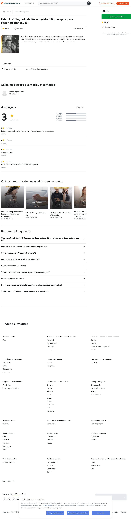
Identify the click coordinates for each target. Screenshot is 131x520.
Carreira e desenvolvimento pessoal (105, 337)
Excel (93, 462)
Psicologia (50, 411)
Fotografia (50, 366)
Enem (49, 395)
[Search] (89, 3)
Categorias (28, 3)
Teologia (50, 350)
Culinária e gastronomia (12, 359)
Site (92, 469)
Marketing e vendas (98, 420)
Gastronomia (7, 369)
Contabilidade (96, 385)
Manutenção (51, 424)
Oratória (94, 350)
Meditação (50, 347)
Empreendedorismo (98, 388)
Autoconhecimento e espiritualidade (61, 337)
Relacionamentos (10, 459)
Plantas (93, 440)
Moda (5, 449)
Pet (4, 340)
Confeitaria (6, 362)
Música (49, 443)
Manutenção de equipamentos (59, 420)
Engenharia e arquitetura (12, 382)
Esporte (50, 465)
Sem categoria (8, 481)
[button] (41, 239)
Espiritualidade (52, 343)
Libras (49, 401)
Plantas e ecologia (98, 433)
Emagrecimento (52, 462)
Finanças (94, 391)
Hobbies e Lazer (9, 420)
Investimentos (96, 395)
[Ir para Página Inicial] (11, 3)
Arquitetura (7, 385)
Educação (50, 391)
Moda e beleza (8, 433)
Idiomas (49, 398)
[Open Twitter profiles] (9, 499)
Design (49, 362)
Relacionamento (9, 462)
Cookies (123, 512)
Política (49, 408)
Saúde (49, 472)
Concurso (50, 385)
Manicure (6, 443)
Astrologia (50, 340)
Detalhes (7, 63)
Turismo (6, 424)
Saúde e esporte (53, 459)
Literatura (50, 405)
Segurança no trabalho (11, 388)
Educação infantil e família (101, 359)
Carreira (93, 340)
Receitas (6, 372)
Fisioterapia (51, 469)
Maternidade (95, 362)
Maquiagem (7, 446)
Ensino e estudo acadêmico (57, 382)
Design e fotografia (54, 359)
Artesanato (51, 436)
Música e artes (52, 433)
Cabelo (5, 436)
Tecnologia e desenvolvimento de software (108, 459)
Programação (95, 465)
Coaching (94, 343)
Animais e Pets (9, 337)
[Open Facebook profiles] (4, 499)
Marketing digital (97, 424)
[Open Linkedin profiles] (13, 499)
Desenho (50, 440)
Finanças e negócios (99, 382)
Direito (49, 388)
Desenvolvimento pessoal (100, 347)
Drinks (5, 366)
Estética (6, 440)
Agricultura (95, 436)
